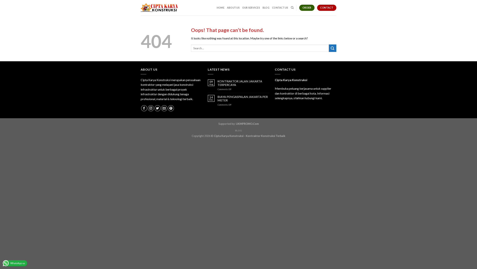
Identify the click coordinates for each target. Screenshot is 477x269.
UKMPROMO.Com (247, 123)
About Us (233, 7)
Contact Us (280, 7)
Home (220, 7)
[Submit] (332, 48)
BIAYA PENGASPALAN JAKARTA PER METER (242, 98)
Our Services (251, 7)
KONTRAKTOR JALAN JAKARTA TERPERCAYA (239, 82)
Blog (266, 7)
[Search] (292, 7)
